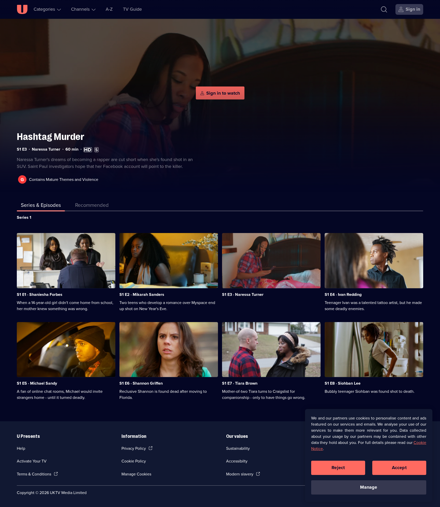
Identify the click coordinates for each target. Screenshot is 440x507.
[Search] (384, 9)
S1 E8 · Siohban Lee (343, 383)
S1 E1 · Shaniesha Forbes (39, 294)
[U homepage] (22, 9)
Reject (338, 467)
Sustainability (238, 448)
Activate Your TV (32, 461)
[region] (368, 455)
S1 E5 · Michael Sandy (37, 383)
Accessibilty (237, 461)
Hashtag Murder (50, 136)
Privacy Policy (133, 448)
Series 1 (24, 217)
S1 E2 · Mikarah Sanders (141, 294)
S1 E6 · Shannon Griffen (141, 383)
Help (21, 448)
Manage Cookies (136, 474)
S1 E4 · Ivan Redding (343, 294)
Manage (368, 487)
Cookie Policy (133, 461)
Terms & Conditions (34, 474)
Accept (399, 467)
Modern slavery (239, 474)
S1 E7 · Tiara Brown (239, 383)
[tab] (92, 206)
